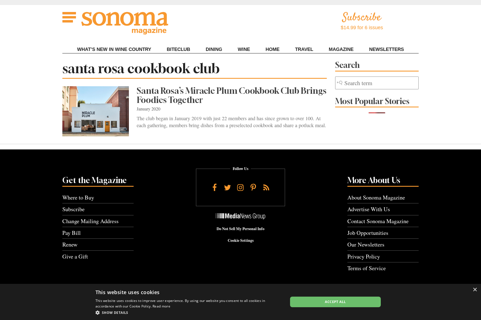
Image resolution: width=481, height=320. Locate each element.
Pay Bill (71, 233)
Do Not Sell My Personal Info (240, 229)
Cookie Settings (241, 240)
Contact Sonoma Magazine (378, 221)
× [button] (475, 290)
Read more (161, 306)
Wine (244, 49)
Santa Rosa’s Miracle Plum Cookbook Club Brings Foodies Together (232, 95)
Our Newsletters (365, 244)
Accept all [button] (335, 301)
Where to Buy (78, 197)
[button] (188, 312)
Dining (214, 49)
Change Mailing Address (90, 221)
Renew (70, 244)
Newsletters (386, 49)
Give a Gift (75, 256)
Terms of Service (366, 268)
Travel (304, 49)
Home (272, 49)
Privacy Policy (363, 256)
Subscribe (73, 209)
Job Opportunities (367, 233)
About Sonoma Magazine (376, 197)
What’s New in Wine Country (114, 49)
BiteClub (178, 49)
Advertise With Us (368, 209)
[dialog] (240, 302)
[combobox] (377, 83)
